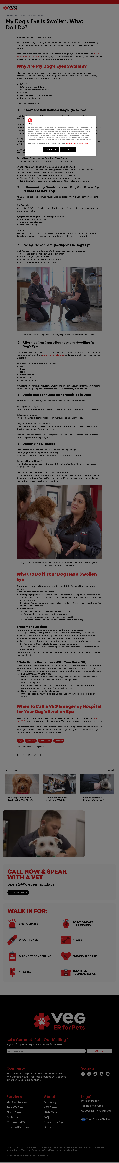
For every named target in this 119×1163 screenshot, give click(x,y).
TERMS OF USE (70, 143)
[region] (60, 136)
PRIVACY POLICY (83, 143)
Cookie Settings (51, 149)
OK (68, 149)
